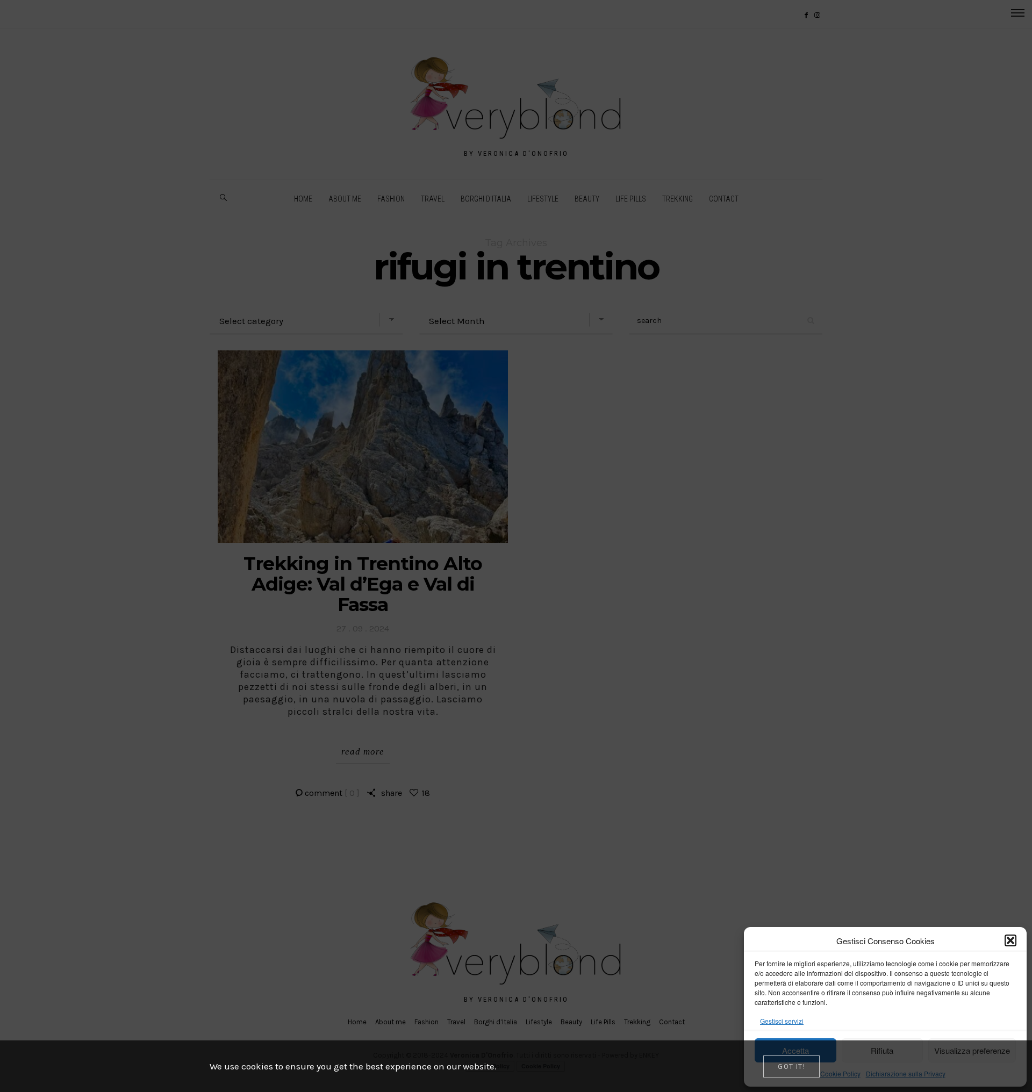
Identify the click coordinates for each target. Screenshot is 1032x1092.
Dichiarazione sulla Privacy (905, 1073)
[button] (1010, 940)
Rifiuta (882, 1050)
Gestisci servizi (782, 1020)
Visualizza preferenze (972, 1050)
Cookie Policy (840, 1073)
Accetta (795, 1050)
